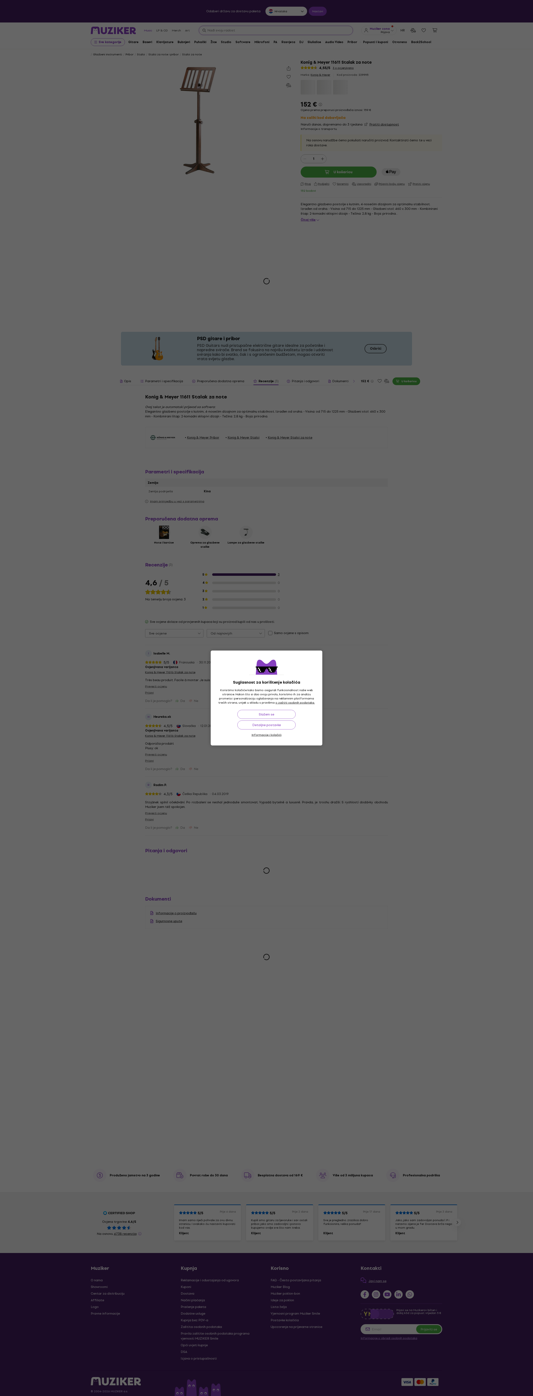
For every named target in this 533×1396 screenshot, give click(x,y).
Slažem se (266, 714)
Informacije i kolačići (266, 735)
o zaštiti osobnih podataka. (295, 702)
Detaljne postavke (266, 725)
